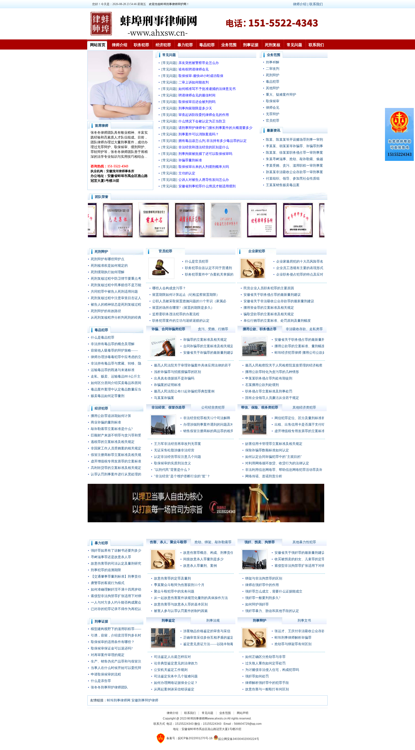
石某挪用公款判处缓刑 (262, 385)
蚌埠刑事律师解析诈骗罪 (293, 637)
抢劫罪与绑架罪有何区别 (293, 644)
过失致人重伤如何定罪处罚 (265, 663)
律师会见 (272, 89)
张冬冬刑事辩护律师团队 (109, 687)
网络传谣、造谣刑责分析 (263, 476)
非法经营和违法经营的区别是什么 (203, 147)
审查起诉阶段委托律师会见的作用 (203, 115)
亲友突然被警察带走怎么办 (198, 63)
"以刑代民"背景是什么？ (172, 470)
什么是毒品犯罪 (102, 337)
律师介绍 (119, 45)
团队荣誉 (101, 197)
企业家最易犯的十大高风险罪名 (299, 261)
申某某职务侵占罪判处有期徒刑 (268, 378)
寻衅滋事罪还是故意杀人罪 (111, 557)
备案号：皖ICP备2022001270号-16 (189, 738)
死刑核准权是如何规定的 (109, 265)
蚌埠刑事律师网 (118, 700)
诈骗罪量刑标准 (190, 160)
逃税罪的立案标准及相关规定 (112, 442)
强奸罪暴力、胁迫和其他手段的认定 (272, 611)
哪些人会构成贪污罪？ (169, 288)
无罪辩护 (272, 96)
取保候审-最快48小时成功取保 (200, 76)
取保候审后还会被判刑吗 (196, 102)
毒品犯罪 (207, 45)
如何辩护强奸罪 (257, 604)
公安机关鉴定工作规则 (171, 670)
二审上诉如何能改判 (193, 82)
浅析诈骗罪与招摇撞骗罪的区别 (177, 372)
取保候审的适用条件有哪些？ (112, 642)
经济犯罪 (163, 45)
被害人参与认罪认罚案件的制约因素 (181, 611)
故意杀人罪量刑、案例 (200, 565)
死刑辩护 (101, 251)
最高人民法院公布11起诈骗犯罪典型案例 (184, 391)
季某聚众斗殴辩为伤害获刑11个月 (179, 585)
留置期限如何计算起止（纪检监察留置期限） (186, 294)
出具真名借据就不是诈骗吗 (174, 378)
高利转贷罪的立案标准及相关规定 (116, 468)
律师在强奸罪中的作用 (262, 585)
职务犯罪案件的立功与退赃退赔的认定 (180, 320)
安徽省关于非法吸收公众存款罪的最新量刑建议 (279, 301)
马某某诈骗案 (164, 398)
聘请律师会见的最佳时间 (196, 95)
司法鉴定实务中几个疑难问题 (176, 676)
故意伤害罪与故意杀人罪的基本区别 (181, 604)
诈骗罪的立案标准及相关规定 (205, 339)
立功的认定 (186, 173)
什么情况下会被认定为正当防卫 (202, 121)
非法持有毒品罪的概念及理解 (112, 344)
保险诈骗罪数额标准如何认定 (267, 450)
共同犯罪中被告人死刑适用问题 (114, 291)
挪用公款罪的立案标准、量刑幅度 (300, 346)
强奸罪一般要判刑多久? (262, 598)
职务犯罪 (141, 45)
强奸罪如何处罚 (257, 676)
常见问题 (294, 45)
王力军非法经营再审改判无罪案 (177, 444)
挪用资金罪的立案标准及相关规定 (269, 307)
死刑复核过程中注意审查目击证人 (116, 298)
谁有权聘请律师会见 (193, 69)
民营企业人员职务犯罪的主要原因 (269, 288)
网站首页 (97, 45)
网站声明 (242, 713)
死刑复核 (272, 45)
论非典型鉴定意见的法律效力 (176, 663)
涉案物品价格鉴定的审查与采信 (206, 631)
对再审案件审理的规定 (107, 655)
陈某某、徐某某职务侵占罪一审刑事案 (294, 152)
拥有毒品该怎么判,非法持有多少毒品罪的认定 (212, 141)
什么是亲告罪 (101, 681)
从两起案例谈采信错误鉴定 (174, 689)
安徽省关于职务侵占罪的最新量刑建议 (272, 294)
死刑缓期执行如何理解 (107, 272)
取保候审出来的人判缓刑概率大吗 (203, 167)
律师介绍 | (301, 4)
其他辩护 (272, 70)
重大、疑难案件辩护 (281, 76)
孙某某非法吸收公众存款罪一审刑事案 (294, 172)
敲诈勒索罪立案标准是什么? (112, 429)
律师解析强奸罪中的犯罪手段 (267, 683)
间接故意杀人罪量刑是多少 (203, 559)
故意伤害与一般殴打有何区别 (267, 689)
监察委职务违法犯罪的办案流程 (175, 314)
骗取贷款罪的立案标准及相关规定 (269, 314)
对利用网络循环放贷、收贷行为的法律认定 (277, 463)
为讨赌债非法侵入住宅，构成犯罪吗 (272, 670)
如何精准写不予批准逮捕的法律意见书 (207, 89)
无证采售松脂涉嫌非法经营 (174, 450)
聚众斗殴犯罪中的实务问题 (174, 591)
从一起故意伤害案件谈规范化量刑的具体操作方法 (191, 598)
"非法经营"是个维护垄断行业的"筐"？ (182, 476)
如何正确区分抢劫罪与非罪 (265, 657)
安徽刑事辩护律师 (144, 700)
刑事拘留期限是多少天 (195, 108)
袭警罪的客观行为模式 (107, 583)
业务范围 (229, 45)
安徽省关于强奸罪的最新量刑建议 (300, 553)
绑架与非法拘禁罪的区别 (263, 578)
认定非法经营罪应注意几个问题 (177, 457)
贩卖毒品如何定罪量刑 (107, 396)
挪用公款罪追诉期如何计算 (111, 416)
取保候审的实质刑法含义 (172, 463)
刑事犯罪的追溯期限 (106, 570)
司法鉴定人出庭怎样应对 (172, 657)
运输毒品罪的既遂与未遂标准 (112, 370)
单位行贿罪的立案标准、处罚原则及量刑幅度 (277, 320)
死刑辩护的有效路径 (106, 311)
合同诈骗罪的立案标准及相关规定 (208, 346)
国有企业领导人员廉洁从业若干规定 (272, 398)
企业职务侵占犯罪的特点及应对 (299, 274)
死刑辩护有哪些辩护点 (107, 259)
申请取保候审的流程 (106, 674)
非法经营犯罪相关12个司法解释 (206, 418)
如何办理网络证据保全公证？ (176, 683)
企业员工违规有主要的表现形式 (299, 268)
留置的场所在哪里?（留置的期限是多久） (183, 307)
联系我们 (316, 4)
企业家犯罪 (274, 109)
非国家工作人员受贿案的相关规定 (116, 448)
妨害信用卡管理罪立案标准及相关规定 (273, 444)
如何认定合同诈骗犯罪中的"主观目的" (273, 457)
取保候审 (272, 83)
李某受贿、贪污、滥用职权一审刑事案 (294, 165)
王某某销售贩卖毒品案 (282, 185)
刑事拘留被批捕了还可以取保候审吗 (205, 154)
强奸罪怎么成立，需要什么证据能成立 (273, 591)
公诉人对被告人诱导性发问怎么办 (203, 180)
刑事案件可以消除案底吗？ (198, 134)
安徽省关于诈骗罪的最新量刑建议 (208, 352)
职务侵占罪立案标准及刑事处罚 (268, 391)
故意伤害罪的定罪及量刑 (172, 578)
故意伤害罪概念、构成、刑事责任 (208, 553)
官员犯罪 (272, 102)
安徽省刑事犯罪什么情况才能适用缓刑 (207, 186)
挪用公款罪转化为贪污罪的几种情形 (272, 372)
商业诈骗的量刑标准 (106, 422)
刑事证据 (250, 45)
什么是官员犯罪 (196, 261)
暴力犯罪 (185, 45)
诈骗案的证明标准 (167, 385)
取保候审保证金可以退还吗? (112, 648)
